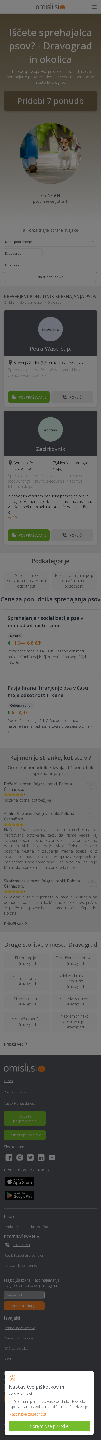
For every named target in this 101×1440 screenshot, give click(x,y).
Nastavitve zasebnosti (28, 1414)
